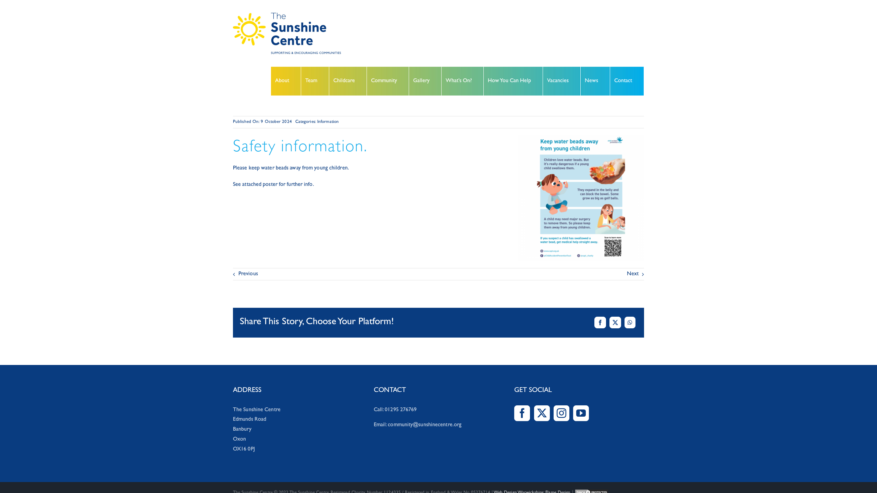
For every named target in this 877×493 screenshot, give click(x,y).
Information (328, 122)
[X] (615, 322)
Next (633, 274)
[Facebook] (600, 322)
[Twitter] (542, 413)
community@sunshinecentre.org (424, 425)
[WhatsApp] (630, 322)
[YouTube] (581, 413)
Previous (248, 274)
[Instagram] (561, 413)
